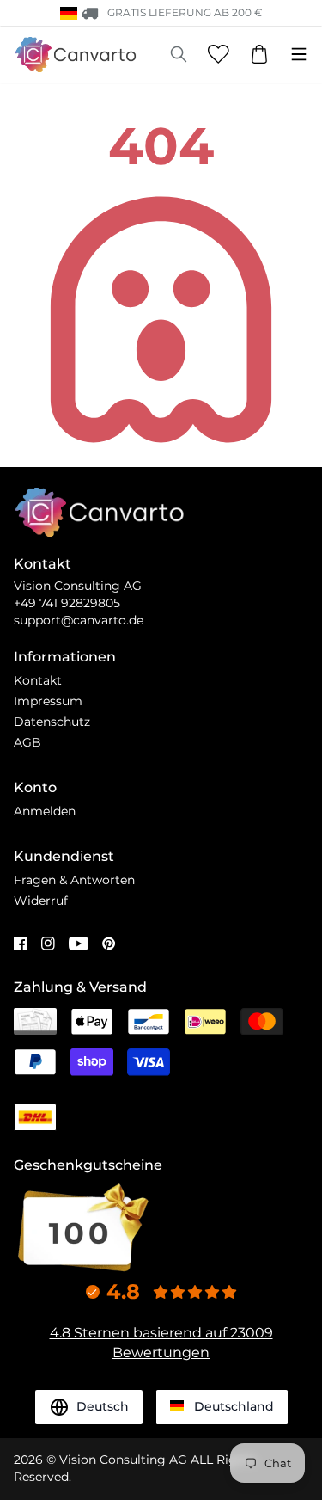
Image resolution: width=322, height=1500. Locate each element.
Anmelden (45, 811)
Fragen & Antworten (74, 880)
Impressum (48, 701)
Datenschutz (52, 721)
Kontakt (38, 680)
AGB (27, 742)
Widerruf (41, 900)
